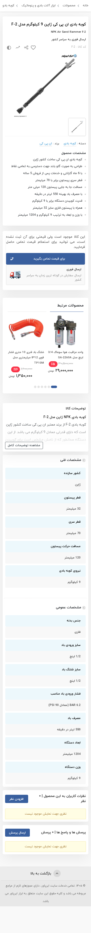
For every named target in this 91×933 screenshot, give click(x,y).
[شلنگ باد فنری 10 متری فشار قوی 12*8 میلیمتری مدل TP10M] (26, 332)
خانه (85, 5)
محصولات (69, 5)
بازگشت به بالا (41, 873)
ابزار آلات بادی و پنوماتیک (39, 5)
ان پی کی (46, 143)
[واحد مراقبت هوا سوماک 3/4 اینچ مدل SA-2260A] (65, 332)
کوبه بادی (8, 5)
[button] (54, 386)
